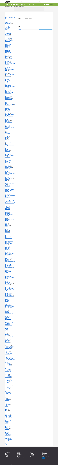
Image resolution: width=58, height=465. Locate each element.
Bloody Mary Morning (8, 58)
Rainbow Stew (7, 299)
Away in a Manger (7, 43)
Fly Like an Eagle (7, 113)
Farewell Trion (7, 105)
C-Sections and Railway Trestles (9, 63)
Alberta (6, 29)
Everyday (6, 102)
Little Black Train (7, 230)
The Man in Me (7, 374)
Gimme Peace (7, 124)
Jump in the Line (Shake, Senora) (9, 203)
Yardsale (6, 437)
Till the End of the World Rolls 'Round (10, 396)
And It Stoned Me (7, 35)
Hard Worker (7, 144)
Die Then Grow (7, 89)
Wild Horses (7, 429)
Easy (6, 101)
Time (6, 398)
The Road (6, 382)
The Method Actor (7, 375)
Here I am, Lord (7, 149)
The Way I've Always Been (8, 385)
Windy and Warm (7, 434)
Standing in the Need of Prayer (9, 336)
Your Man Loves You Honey (9, 443)
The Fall (6, 368)
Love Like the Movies (8, 238)
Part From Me (7, 282)
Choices (6, 68)
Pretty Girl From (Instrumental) (9, 289)
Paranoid (6, 281)
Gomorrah (6, 132)
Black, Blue (6, 55)
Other (19, 13)
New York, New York (8, 263)
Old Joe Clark (7, 273)
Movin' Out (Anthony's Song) (9, 253)
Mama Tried (7, 242)
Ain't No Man (7, 27)
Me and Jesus (7, 248)
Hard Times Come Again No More (9, 142)
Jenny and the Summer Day (9, 200)
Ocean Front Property (8, 269)
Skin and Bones (7, 321)
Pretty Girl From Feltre (8, 293)
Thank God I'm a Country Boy (9, 356)
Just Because (7, 207)
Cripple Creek (7, 79)
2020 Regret (7, 20)
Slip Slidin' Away (7, 323)
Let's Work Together (8, 226)
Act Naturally (7, 26)
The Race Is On (7, 381)
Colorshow (6, 73)
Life (5, 228)
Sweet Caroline (7, 340)
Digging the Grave (7, 90)
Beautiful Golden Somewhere (9, 49)
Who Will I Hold (7, 428)
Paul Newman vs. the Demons (9, 283)
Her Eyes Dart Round (8, 148)
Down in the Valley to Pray (8, 98)
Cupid (6, 81)
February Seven (7, 108)
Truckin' (6, 403)
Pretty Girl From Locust (8, 294)
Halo (6, 138)
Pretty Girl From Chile (8, 292)
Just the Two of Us (7, 209)
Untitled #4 (6, 410)
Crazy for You (7, 78)
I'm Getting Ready (7, 176)
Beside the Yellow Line (8, 52)
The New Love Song (8, 376)
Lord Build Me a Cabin (8, 236)
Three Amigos (7, 394)
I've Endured (7, 179)
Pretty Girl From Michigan (8, 296)
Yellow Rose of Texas (8, 438)
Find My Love (7, 109)
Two (6, 405)
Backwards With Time (8, 46)
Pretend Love (7, 287)
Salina (6, 310)
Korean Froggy (7, 215)
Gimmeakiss (7, 125)
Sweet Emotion (7, 341)
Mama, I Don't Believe (8, 243)
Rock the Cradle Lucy (8, 305)
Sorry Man (6, 330)
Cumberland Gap (7, 80)
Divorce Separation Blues (8, 92)
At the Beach (7, 41)
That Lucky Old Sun (8, 357)
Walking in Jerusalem (8, 417)
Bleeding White (7, 57)
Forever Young (7, 118)
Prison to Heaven (7, 298)
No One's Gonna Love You (8, 265)
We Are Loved (7, 422)
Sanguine (6, 312)
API (30, 456)
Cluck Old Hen (7, 72)
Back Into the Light (7, 45)
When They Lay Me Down (8, 425)
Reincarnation (7, 301)
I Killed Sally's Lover (7, 161)
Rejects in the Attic (7, 302)
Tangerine (6, 350)
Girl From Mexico (7, 126)
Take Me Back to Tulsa (8, 345)
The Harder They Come (8, 371)
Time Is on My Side (7, 399)
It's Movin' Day (7, 197)
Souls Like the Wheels (8, 331)
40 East (6, 21)
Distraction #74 (7, 91)
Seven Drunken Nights (8, 315)
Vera (6, 412)
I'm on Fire (6, 177)
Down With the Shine (8, 99)
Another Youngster (7, 39)
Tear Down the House (8, 353)
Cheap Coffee (7, 67)
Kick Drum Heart (7, 211)
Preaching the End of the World (9, 286)
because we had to (7, 50)
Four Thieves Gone (7, 120)
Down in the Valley (7, 97)
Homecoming (7, 153)
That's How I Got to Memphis (9, 358)
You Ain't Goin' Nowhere (8, 439)
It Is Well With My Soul (8, 194)
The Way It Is (7, 386)
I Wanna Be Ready (7, 168)
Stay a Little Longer (8, 338)
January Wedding (7, 199)
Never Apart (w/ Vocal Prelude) (9, 261)
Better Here (6, 53)
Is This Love (7, 192)
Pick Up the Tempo (7, 284)
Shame (6, 317)
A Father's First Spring (8, 22)
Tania (6, 352)
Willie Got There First (8, 431)
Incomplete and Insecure (8, 190)
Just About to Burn (7, 205)
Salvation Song (7, 311)
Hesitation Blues (7, 150)
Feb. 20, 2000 (7, 107)
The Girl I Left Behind (8, 369)
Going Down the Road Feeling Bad (9, 130)
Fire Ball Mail (7, 110)
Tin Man (6, 400)
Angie (6, 37)
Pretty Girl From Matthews (8, 295)
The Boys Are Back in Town (8, 365)
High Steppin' (7, 151)
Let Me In (6, 224)
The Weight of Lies (7, 387)
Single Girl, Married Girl (8, 319)
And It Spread (7, 34)
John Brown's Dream (8, 201)
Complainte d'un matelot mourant (9, 74)
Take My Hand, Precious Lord (9, 347)
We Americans (7, 421)
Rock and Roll (7, 304)
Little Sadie (6, 231)
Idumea (6, 180)
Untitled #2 (6, 408)
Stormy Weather (7, 339)
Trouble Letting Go (7, 402)
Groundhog (6, 136)
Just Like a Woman (7, 208)
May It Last (6, 246)
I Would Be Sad (7, 172)
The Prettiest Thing (7, 380)
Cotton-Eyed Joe (7, 76)
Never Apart (7, 260)
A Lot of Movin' (7, 24)
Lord (6, 235)
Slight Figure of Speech (8, 322)
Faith (6, 103)
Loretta (6, 237)
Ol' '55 (6, 272)
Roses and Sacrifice (8, 307)
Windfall (6, 433)
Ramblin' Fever (7, 300)
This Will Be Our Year (8, 393)
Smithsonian (7, 324)
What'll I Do (6, 423)
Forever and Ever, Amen (8, 116)
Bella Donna (7, 51)
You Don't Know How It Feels (9, 441)
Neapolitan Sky (7, 259)
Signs (6, 318)
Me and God (7, 247)
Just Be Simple (7, 206)
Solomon (6, 328)
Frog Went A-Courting (8, 122)
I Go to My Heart (7, 160)
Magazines (6, 240)
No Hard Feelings (7, 264)
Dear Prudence (7, 84)
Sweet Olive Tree (7, 342)
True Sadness (7, 404)
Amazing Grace (7, 32)
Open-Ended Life (7, 276)
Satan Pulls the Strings (8, 313)
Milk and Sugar (7, 249)
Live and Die (7, 232)
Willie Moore (7, 432)
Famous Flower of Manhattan (9, 104)
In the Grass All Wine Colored (9, 189)
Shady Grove (7, 316)
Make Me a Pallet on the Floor (9, 241)
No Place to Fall (7, 266)
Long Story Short (7, 234)
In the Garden (7, 188)
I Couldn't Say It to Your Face (9, 159)
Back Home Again (7, 44)
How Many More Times (8, 154)
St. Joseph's (7, 334)
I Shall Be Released (7, 166)
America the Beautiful (8, 33)
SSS (5, 333)
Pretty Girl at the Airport (8, 288)
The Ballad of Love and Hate (9, 362)
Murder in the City (7, 254)
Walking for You (7, 416)
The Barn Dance (7, 363)
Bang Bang (6, 47)
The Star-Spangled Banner (8, 383)
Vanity (6, 411)
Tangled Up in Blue (7, 351)
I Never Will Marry (7, 165)
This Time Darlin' (7, 392)
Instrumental (7, 191)
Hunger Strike (7, 157)
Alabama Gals (7, 28)
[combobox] (29, 2)
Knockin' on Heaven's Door (8, 214)
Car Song (6, 64)
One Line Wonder (7, 275)
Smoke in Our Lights (8, 325)
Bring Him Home (7, 61)
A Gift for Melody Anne (8, 23)
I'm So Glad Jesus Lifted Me (9, 178)
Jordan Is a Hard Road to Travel (9, 202)
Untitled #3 (6, 409)
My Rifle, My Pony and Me (8, 258)
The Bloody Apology (8, 364)
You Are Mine (7, 440)
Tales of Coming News (8, 348)
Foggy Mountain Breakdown (9, 114)
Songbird (6, 329)
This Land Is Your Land (8, 391)
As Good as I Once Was (8, 40)
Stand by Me (7, 335)
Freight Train (7, 121)
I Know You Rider (7, 162)
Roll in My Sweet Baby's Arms (9, 306)
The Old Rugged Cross (8, 377)
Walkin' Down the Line (8, 415)
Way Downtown (7, 420)
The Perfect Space (7, 379)
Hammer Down (7, 139)
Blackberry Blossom (8, 56)
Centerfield (6, 66)
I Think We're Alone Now (8, 167)
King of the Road (7, 213)
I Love (6, 163)
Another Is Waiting (7, 38)
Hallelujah (6, 137)
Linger (6, 229)
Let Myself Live (7, 225)
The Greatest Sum (7, 370)
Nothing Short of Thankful (8, 267)
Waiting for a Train (7, 414)
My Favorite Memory (8, 255)
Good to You (7, 133)
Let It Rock (6, 223)
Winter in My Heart (7, 435)
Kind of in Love (7, 212)
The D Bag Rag (7, 367)
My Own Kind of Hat (8, 257)
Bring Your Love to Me (8, 62)
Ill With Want (7, 185)
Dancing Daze (7, 82)
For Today (6, 115)
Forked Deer (7, 119)
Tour (13, 13)
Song (8, 13)
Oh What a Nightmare (8, 271)
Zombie (6, 444)
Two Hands (6, 406)
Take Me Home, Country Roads (9, 346)
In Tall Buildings (7, 186)
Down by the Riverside (8, 96)
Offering (6, 270)
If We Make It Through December (9, 182)
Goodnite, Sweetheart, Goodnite (9, 134)
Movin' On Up (7, 252)
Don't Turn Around (7, 95)
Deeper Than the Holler (8, 85)
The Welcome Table (7, 388)
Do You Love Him (7, 93)
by (27, 19)
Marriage (6, 244)
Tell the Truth (7, 354)
